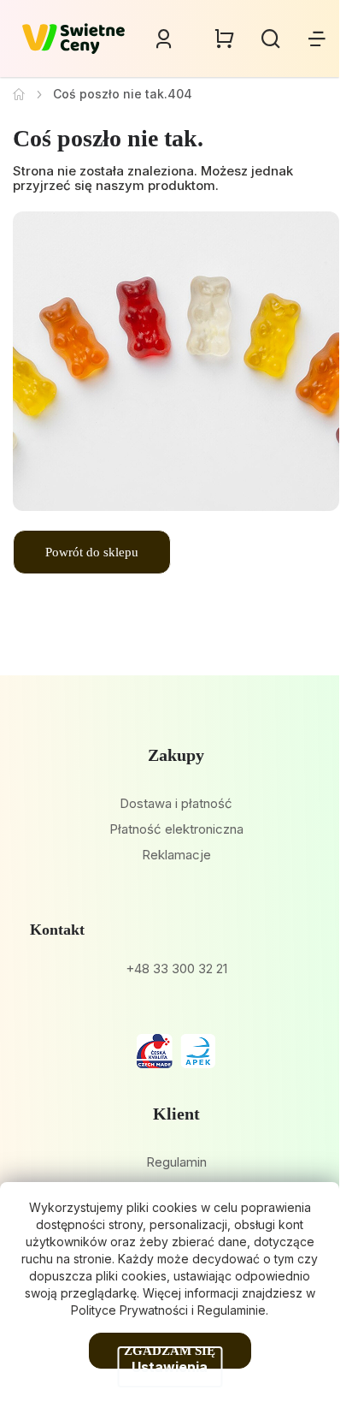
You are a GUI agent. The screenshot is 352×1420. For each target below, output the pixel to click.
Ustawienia (170, 1366)
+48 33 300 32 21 (176, 968)
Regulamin (176, 1162)
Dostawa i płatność (176, 803)
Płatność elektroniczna (176, 829)
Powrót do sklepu (91, 552)
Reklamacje (176, 855)
